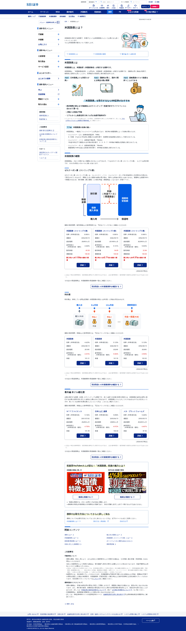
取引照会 (41, 61)
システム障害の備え (131, 614)
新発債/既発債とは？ (72, 541)
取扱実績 (42, 119)
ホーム (30, 12)
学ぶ (40, 89)
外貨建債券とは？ (73, 521)
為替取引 (83, 16)
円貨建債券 (42, 16)
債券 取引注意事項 (45, 130)
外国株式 (84, 12)
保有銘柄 (63, 16)
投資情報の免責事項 (47, 614)
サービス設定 (43, 66)
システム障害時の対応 (149, 614)
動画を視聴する (85, 497)
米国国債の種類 (100, 54)
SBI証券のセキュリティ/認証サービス (48, 153)
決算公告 (60, 614)
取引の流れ (42, 104)
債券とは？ (68, 535)
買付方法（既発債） (100, 521)
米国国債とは (73, 54)
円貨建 (40, 34)
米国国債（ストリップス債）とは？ (119, 538)
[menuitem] (151, 2)
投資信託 (97, 12)
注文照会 (72, 16)
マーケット (44, 12)
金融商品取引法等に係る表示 (113, 594)
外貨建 (40, 39)
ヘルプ (41, 158)
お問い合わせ (32, 614)
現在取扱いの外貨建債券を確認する (105, 286)
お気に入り (42, 44)
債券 (110, 12)
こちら (95, 579)
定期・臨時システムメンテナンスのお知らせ (105, 614)
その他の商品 (150, 11)
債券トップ (32, 16)
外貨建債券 (53, 16)
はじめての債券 (44, 78)
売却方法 (123, 521)
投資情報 (41, 94)
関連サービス (43, 99)
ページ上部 (150, 620)
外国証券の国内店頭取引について (48, 140)
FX (120, 12)
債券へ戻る (70, 604)
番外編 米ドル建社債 (129, 54)
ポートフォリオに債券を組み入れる (119, 541)
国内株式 (70, 12)
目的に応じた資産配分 (72, 544)
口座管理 (41, 56)
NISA (58, 12)
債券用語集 (43, 115)
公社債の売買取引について (48, 134)
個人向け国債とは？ (113, 535)
